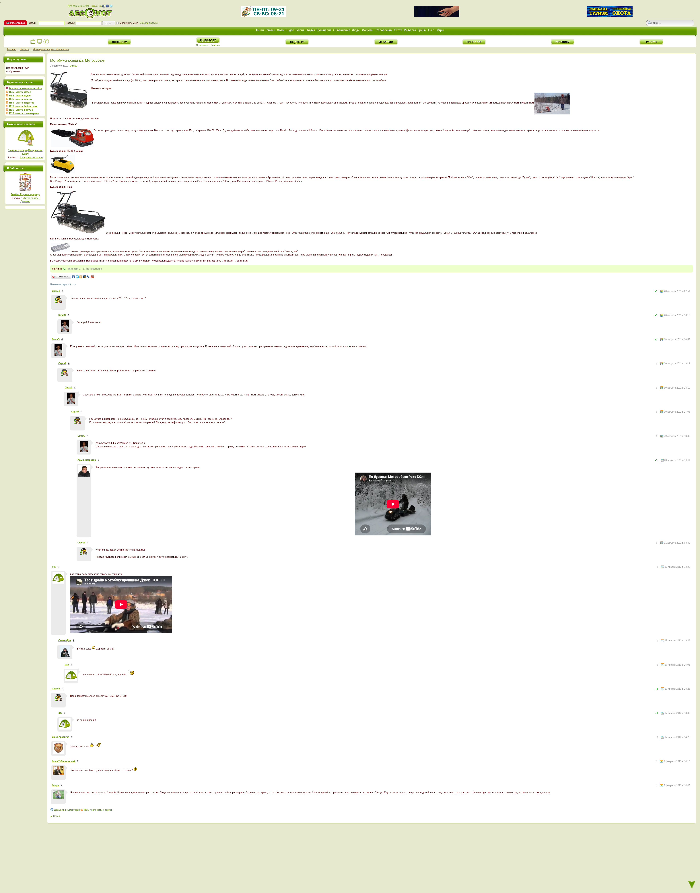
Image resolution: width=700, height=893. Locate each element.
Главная (11, 49)
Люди (355, 30)
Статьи (270, 30)
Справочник (384, 30)
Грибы (422, 30)
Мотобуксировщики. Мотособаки (51, 49)
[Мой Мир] (85, 276)
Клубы (310, 30)
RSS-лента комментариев (98, 809)
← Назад (55, 816)
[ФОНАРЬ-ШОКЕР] (436, 16)
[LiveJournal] (89, 276)
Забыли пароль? (149, 23)
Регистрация (17, 23)
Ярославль (202, 45)
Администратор (86, 460)
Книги (260, 30)
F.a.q (431, 30)
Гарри (55, 785)
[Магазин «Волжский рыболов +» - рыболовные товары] (263, 16)
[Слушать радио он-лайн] (33, 43)
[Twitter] (77, 276)
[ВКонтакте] (73, 276)
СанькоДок (64, 640)
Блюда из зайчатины (31, 157)
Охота (398, 30)
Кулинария (324, 30)
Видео (289, 30)
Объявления (341, 30)
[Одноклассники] (81, 276)
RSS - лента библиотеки (23, 106)
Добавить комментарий (67, 809)
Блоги (300, 30)
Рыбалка (410, 30)
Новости (24, 49)
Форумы (367, 30)
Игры (440, 30)
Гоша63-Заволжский (63, 761)
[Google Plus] (92, 276)
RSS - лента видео (20, 95)
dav (54, 566)
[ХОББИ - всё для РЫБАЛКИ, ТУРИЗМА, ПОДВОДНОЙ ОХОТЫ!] (610, 16)
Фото (280, 30)
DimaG (73, 65)
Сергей (56, 291)
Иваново (215, 45)
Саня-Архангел (60, 737)
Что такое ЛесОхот (78, 6)
